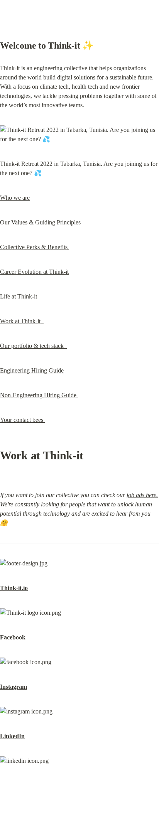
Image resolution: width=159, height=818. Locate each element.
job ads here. (142, 495)
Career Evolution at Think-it (34, 271)
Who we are (15, 197)
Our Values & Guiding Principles (40, 222)
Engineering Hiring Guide (32, 370)
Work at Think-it (22, 321)
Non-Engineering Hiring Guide (39, 395)
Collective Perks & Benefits (34, 247)
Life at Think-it (19, 296)
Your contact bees (22, 420)
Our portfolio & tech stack (33, 345)
